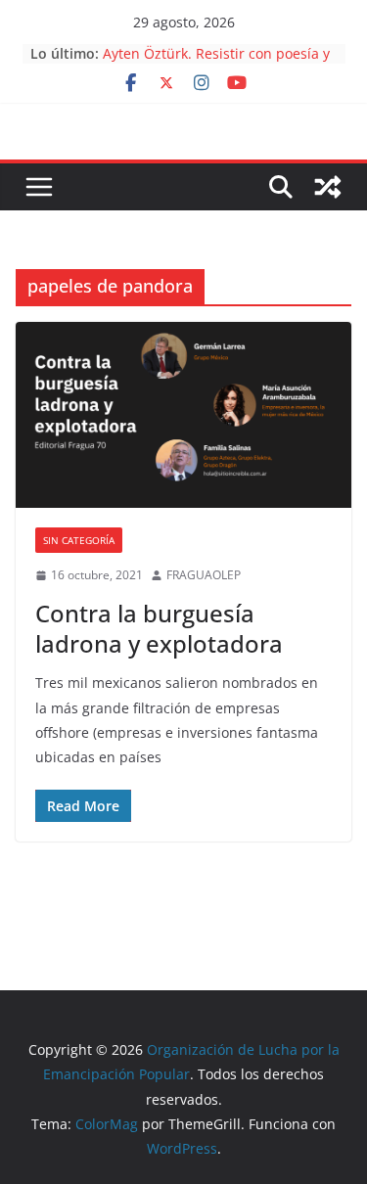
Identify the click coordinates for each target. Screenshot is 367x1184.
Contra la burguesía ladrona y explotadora (159, 628)
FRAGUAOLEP (203, 575)
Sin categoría (79, 540)
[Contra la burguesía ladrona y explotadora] (183, 415)
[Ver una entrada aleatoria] (327, 186)
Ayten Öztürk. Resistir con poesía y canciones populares (216, 63)
